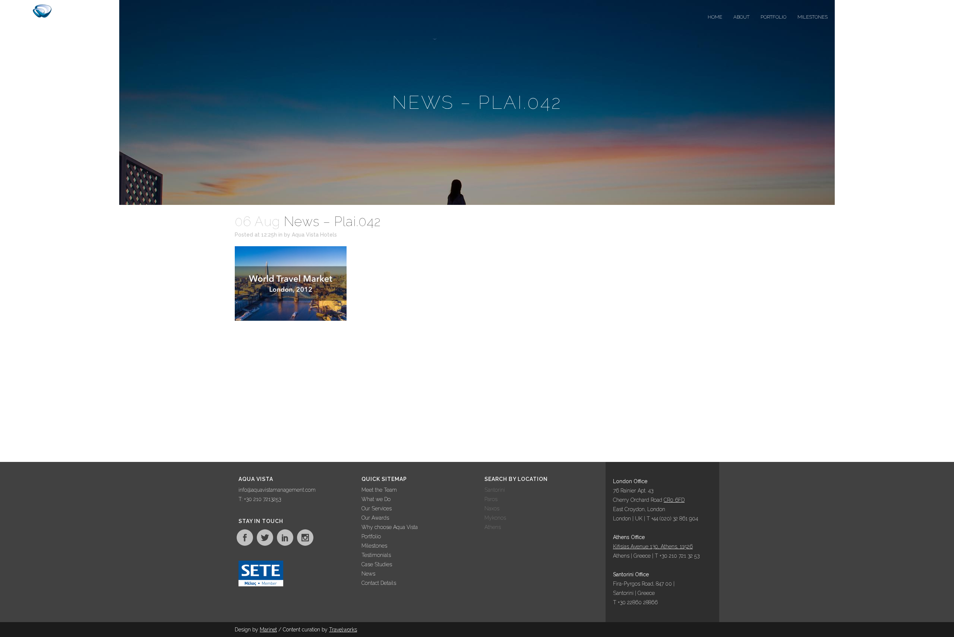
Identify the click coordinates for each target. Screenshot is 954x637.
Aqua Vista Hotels (314, 235)
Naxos (491, 508)
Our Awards (375, 518)
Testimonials (376, 555)
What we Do (376, 499)
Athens (492, 527)
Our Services (376, 508)
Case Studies (376, 564)
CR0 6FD (674, 500)
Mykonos (495, 518)
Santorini (494, 490)
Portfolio (371, 536)
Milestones (374, 546)
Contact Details (378, 583)
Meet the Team (379, 490)
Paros (490, 499)
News (368, 574)
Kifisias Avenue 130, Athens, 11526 (653, 546)
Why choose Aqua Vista (389, 527)
